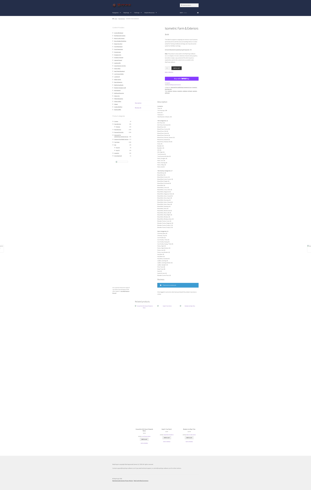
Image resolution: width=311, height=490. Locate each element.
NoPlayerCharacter (119, 93)
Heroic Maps (117, 68)
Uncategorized (118, 156)
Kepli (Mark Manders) (169, 434)
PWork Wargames (118, 98)
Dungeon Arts (117, 55)
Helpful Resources (149, 12)
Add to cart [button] (144, 439)
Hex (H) (118, 147)
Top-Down (116, 142)
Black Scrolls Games (191, 434)
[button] (169, 72)
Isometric (194, 87)
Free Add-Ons (117, 124)
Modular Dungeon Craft (120, 87)
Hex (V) (118, 150)
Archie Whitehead (118, 33)
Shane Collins (117, 101)
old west (190, 91)
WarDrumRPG (117, 109)
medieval (185, 91)
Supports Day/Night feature (121, 139)
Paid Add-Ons (121, 18)
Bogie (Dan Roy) (118, 44)
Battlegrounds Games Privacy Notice (122, 480)
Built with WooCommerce (141, 480)
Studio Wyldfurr (118, 107)
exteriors (170, 91)
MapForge (126, 12)
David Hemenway (118, 49)
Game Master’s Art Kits (120, 66)
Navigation (115, 12)
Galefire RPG (117, 63)
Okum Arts (117, 96)
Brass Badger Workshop (120, 41)
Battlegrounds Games (175, 84)
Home (115, 18)
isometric (179, 91)
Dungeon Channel (118, 57)
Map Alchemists (118, 82)
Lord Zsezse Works (146, 436)
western (195, 91)
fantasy (175, 91)
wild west (167, 93)
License (116, 121)
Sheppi (116, 104)
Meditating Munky (118, 85)
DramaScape (117, 52)
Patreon (118, 127)
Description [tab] (138, 103)
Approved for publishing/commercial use (181, 87)
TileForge (136, 12)
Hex (115, 145)
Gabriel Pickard (118, 60)
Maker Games (117, 79)
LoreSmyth (117, 76)
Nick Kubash (117, 90)
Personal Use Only (118, 132)
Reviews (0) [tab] (138, 108)
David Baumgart (118, 46)
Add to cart (176, 68)
